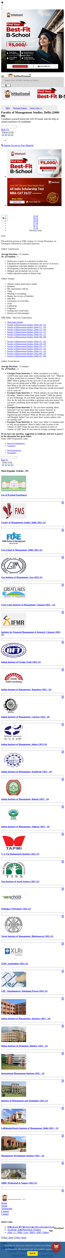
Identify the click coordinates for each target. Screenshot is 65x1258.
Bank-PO (17, 1227)
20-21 (35, 218)
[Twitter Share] (6, 135)
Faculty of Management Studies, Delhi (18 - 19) (26, 344)
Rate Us (5, 129)
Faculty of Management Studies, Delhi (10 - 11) (26, 334)
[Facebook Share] (3, 135)
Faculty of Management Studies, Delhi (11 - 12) (26, 351)
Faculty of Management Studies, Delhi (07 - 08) (26, 356)
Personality (11, 453)
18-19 (35, 221)
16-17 (35, 226)
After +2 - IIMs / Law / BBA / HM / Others (28, 1232)
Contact (5, 1214)
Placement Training (20, 108)
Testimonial (6, 1208)
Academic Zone (15, 1229)
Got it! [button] (32, 1253)
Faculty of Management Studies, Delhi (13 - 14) (26, 349)
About (4, 1206)
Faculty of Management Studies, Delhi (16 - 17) (26, 346)
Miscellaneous (41, 1227)
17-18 (35, 223)
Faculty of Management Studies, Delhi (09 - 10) (26, 353)
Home (4, 1203)
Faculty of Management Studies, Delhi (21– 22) (26, 341)
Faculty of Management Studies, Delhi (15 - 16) (26, 329)
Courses (5, 1211)
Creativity (11, 446)
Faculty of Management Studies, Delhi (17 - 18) (26, 327)
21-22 (35, 216)
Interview (30, 1227)
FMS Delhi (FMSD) (15, 322)
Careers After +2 (36, 108)
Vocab (51, 1227)
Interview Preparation (16, 443)
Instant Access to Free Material (18, 145)
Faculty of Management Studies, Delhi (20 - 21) (26, 325)
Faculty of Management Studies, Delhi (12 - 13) (26, 332)
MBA (8, 108)
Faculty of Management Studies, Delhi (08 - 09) (26, 337)
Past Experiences (14, 450)
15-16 (35, 228)
